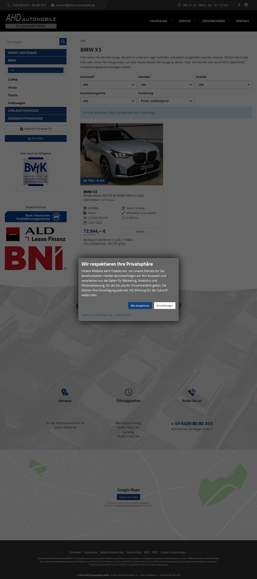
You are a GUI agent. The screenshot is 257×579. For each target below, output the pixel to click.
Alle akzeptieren (140, 305)
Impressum (122, 314)
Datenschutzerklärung (97, 314)
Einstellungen (165, 305)
